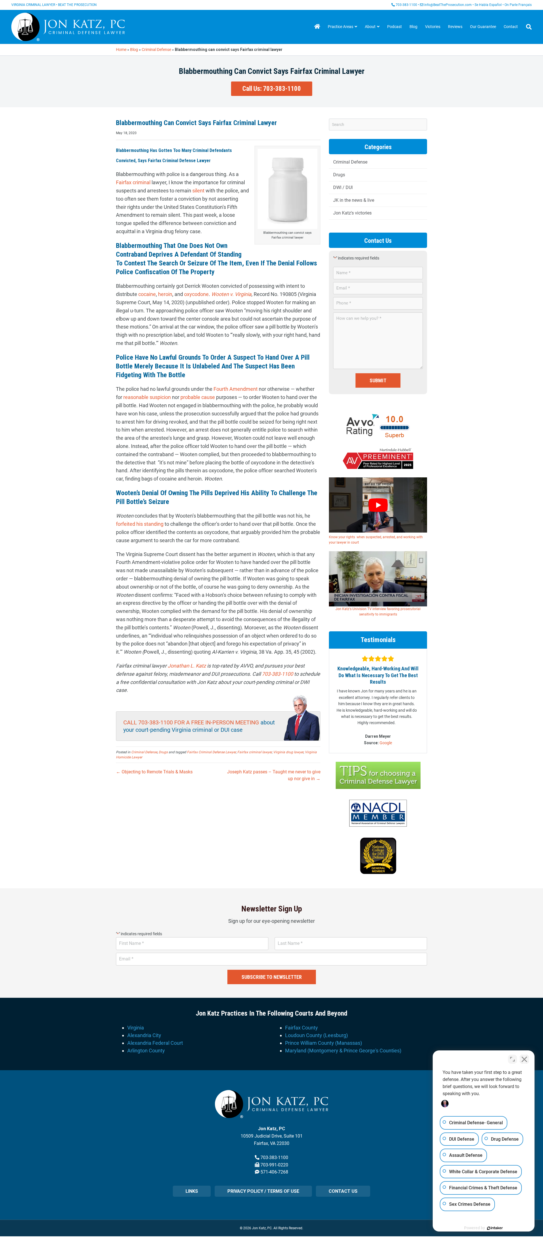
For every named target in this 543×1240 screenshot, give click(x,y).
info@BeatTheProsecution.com (448, 5)
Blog (413, 26)
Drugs (163, 752)
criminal (141, 182)
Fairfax (124, 182)
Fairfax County (301, 1028)
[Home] (317, 27)
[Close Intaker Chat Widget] (524, 1059)
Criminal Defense (156, 49)
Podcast (394, 26)
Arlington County (146, 1051)
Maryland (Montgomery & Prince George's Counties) (343, 1051)
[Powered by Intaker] (494, 1228)
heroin (165, 294)
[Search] (527, 26)
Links (192, 1191)
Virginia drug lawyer (288, 752)
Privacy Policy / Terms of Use (263, 1191)
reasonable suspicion (147, 397)
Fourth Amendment (236, 389)
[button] (271, 88)
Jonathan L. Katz (187, 666)
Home (121, 49)
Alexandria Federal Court (155, 1043)
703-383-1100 (406, 5)
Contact (511, 26)
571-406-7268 (274, 1172)
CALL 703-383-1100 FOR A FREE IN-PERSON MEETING (191, 722)
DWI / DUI (343, 187)
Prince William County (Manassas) (323, 1043)
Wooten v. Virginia (231, 294)
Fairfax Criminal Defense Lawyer (211, 752)
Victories (432, 26)
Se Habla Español (488, 5)
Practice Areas (340, 26)
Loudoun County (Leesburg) (316, 1035)
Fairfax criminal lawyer (254, 752)
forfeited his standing (139, 524)
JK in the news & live (353, 200)
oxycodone (196, 294)
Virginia (135, 1028)
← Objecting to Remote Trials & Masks (154, 772)
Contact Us (343, 1191)
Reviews (455, 26)
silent (198, 191)
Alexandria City (144, 1035)
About (370, 26)
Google (386, 743)
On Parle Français (518, 5)
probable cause (197, 397)
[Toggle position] (512, 1059)
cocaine (147, 294)
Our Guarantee (483, 26)
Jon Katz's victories (352, 213)
